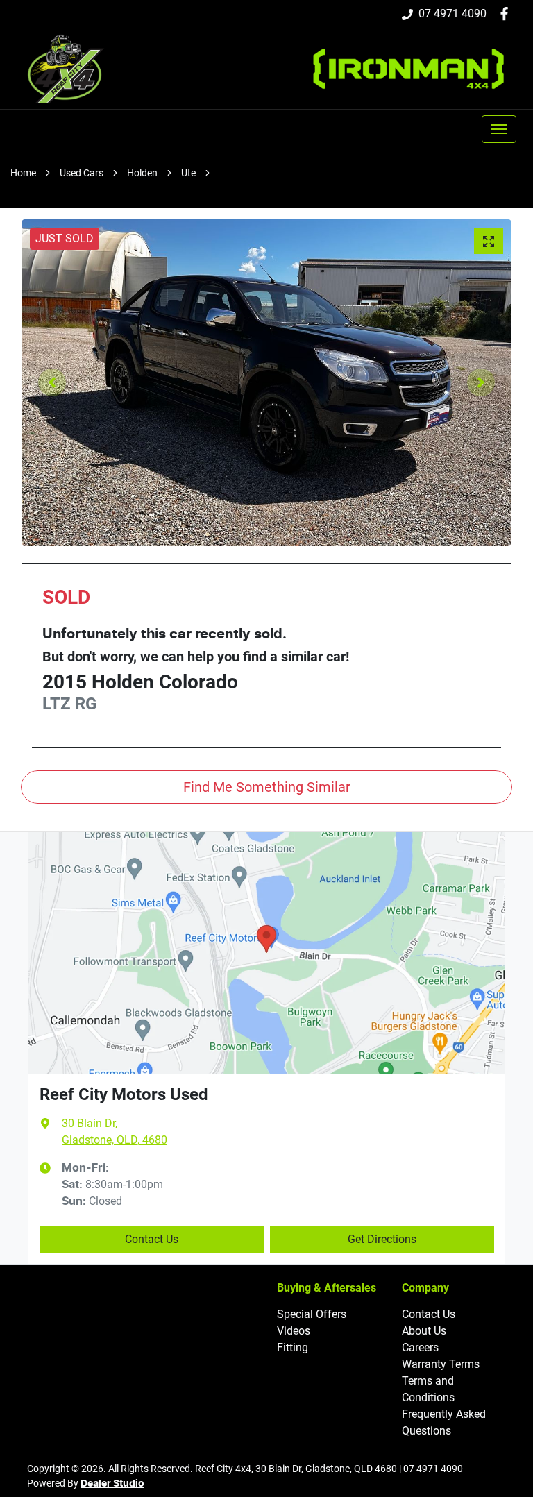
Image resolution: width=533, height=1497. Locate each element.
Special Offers (311, 1314)
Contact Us (151, 1239)
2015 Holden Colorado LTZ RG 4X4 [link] (293, 172)
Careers (420, 1347)
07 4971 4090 (452, 13)
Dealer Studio (112, 1484)
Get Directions (382, 1239)
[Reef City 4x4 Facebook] (507, 13)
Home (23, 172)
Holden (142, 172)
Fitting (292, 1347)
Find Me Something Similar (266, 787)
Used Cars (81, 172)
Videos (293, 1330)
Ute (188, 172)
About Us (424, 1330)
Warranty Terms (441, 1364)
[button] (499, 129)
